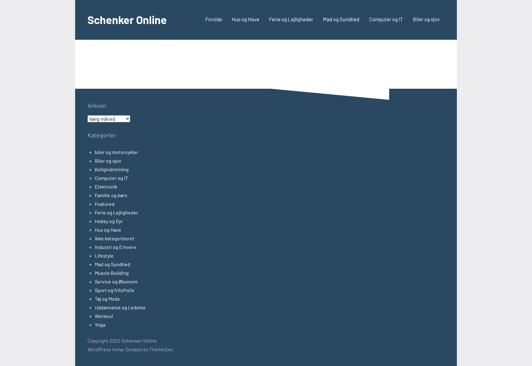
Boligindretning (112, 169)
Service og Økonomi (116, 281)
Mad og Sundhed (341, 19)
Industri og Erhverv (115, 247)
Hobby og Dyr (109, 221)
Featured (105, 204)
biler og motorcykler (116, 152)
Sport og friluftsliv (114, 290)
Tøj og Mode (107, 299)
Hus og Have (245, 19)
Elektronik (106, 186)
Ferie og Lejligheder (291, 19)
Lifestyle (104, 255)
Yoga (100, 324)
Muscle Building (112, 273)
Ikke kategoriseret (115, 238)
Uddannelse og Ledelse (120, 307)
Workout (104, 316)
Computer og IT (386, 19)
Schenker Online (127, 19)
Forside (213, 19)
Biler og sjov (426, 19)
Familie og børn (111, 195)
